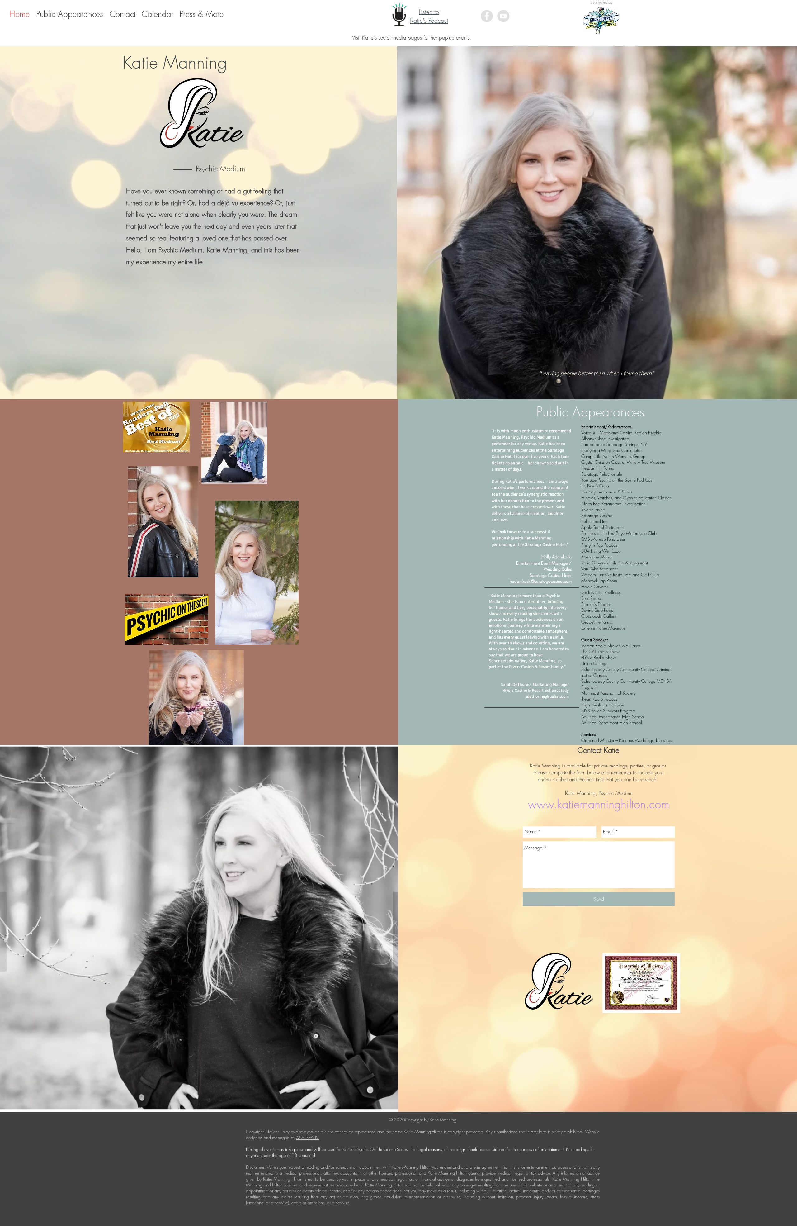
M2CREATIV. (307, 1137)
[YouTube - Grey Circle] (503, 16)
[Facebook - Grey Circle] (487, 16)
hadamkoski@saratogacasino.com (541, 581)
